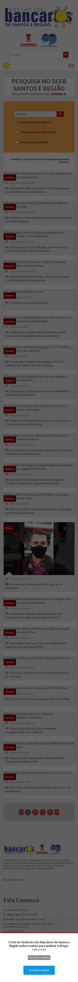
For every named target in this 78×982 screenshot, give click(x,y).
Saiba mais (39, 949)
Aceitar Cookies (39, 970)
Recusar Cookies (39, 957)
